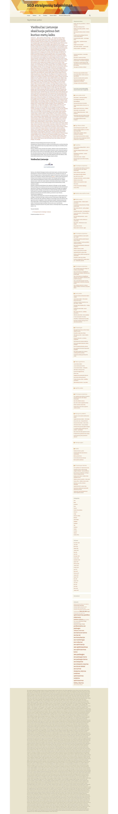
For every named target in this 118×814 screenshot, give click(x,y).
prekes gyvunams (38, 738)
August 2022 (76, 548)
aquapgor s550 (84, 704)
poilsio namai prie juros (49, 94)
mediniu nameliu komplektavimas (61, 756)
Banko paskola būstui (78, 455)
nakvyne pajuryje (34, 62)
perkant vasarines (54, 770)
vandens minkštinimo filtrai (40, 699)
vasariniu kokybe (41, 766)
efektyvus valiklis (83, 753)
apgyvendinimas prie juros (55, 44)
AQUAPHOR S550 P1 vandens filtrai (80, 252)
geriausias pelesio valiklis (65, 717)
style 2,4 (84, 749)
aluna (68, 749)
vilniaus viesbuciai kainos (61, 136)
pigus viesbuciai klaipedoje (49, 90)
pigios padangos (53, 729)
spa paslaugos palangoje (50, 108)
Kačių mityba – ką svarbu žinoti (79, 110)
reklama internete (79, 630)
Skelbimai (34, 15)
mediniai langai (76, 613)
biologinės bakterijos (80, 744)
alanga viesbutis (45, 39)
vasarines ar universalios (79, 763)
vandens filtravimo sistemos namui (49, 695)
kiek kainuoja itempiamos (51, 723)
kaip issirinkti (64, 741)
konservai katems (52, 736)
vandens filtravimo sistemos (45, 694)
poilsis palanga (37, 97)
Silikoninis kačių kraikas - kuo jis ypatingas (81, 314)
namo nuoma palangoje (39, 64)
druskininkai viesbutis (39, 49)
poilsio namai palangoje (40, 94)
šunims (58, 738)
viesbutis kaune (46, 130)
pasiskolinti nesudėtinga (65, 725)
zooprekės (75, 748)
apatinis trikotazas (70, 758)
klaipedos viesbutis (56, 58)
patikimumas (80, 757)
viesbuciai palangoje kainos (57, 118)
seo (69, 757)
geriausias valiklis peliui (74, 716)
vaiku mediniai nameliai (57, 801)
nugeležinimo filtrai (67, 708)
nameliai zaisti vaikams (50, 756)
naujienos (43, 739)
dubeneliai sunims (79, 735)
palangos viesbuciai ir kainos (60, 82)
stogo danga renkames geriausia (66, 803)
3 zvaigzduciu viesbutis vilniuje (58, 37)
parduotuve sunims (30, 763)
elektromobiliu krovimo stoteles (41, 783)
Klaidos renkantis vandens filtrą (79, 172)
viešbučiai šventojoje (57, 121)
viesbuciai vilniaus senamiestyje (58, 122)
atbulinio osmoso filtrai (34, 693)
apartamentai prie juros (56, 41)
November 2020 (77, 556)
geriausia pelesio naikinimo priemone (69, 771)
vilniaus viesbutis (34, 138)
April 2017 (75, 569)
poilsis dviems (42, 95)
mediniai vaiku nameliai (41, 756)
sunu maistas (33, 735)
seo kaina (77, 633)
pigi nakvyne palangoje (42, 86)
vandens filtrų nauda (81, 691)
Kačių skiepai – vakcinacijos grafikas (80, 97)
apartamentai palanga (61, 40)
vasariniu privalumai (86, 767)
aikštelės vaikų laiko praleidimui (50, 712)
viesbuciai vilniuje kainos (38, 124)
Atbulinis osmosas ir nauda (79, 248)
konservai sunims (30, 736)
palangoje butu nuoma (53, 75)
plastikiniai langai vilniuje (79, 624)
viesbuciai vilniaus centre (47, 122)
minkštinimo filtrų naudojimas (39, 691)
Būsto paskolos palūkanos (79, 459)
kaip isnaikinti (53, 754)
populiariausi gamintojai (45, 771)
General (75, 508)
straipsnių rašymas (80, 671)
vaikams (71, 718)
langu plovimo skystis (37, 730)
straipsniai (32, 744)
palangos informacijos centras (44, 77)
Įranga (75, 513)
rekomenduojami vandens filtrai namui (72, 696)
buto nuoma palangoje (43, 46)
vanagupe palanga (34, 113)
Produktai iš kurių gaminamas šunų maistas (81, 433)
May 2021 (75, 552)
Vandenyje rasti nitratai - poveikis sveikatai (81, 178)
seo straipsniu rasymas (81, 664)
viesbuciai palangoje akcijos (46, 118)
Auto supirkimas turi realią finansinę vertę (81, 467)
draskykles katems (77, 726)
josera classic (58, 717)
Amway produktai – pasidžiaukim (80, 48)
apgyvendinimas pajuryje (62, 42)
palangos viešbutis (55, 84)
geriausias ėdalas (82, 743)
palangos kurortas (34, 78)
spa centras (37, 107)
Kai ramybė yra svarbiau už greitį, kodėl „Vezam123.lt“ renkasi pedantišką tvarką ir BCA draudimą (81, 64)
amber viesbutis (44, 40)
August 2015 (76, 580)
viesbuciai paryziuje (41, 120)
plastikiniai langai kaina (77, 622)
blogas (28, 744)
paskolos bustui (39, 734)
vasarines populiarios (56, 766)
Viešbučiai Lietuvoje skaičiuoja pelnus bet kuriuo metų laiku (45, 31)
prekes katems (76, 740)
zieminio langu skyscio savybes (43, 721)
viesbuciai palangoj (55, 117)
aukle (31, 762)
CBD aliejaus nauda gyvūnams (79, 26)
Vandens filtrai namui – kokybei (79, 156)
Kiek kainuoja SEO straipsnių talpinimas (81, 341)
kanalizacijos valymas (83, 608)
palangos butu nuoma (35, 77)
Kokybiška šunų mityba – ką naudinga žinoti (81, 211)
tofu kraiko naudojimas (73, 738)
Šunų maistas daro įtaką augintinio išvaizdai (82, 431)
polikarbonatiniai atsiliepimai (36, 792)
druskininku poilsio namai (47, 49)
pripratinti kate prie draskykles (32, 727)
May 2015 (75, 584)
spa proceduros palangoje (35, 109)
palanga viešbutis (41, 75)
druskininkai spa (60, 48)
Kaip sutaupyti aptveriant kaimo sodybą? (81, 136)
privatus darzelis (66, 722)
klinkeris (38, 754)
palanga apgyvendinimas (47, 69)
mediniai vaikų (55, 799)
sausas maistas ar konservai (55, 727)
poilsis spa (39, 99)
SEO (40, 15)
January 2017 (76, 575)
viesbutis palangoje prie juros (36, 134)
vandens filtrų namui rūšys (81, 695)
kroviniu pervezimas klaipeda (68, 752)
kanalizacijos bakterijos (79, 605)
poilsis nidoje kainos (60, 95)
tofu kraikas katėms (43, 751)
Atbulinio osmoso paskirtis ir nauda (80, 181)
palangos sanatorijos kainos (61, 80)
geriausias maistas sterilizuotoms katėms (34, 713)
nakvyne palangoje (47, 62)
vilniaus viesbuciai (53, 136)
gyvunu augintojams (52, 738)
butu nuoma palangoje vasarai (61, 46)
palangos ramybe (36, 80)
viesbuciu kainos (65, 124)
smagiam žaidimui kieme (39, 712)
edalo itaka (66, 739)
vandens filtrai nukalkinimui (71, 691)
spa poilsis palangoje (64, 108)
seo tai (76, 666)
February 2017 (76, 573)
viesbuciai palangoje (62, 117)
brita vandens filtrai (73, 745)
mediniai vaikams (79, 799)
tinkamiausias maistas (67, 743)
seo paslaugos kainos (80, 659)
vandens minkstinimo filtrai (59, 708)
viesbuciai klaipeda (37, 116)
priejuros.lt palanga (41, 100)
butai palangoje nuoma (54, 45)
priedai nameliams (33, 799)
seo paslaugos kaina (80, 657)
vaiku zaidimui (52, 721)
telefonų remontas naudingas (62, 712)
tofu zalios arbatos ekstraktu (64, 732)
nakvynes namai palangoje (35, 63)
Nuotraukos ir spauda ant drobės (80, 57)
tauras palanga (49, 112)
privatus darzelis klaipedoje (47, 762)
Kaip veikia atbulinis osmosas (79, 400)
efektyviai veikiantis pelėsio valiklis (33, 717)
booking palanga (38, 45)
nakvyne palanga (40, 62)
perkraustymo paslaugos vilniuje (67, 734)
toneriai (69, 756)
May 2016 (75, 578)
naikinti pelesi (77, 754)
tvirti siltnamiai (79, 741)
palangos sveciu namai (57, 81)
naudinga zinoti (63, 766)
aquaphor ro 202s (43, 708)
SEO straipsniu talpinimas (81, 165)
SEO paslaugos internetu (81, 465)
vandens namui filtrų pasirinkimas (41, 696)
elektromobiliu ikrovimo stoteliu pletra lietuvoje (49, 714)
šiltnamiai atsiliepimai (36, 743)
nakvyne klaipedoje (56, 60)
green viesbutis (47, 51)
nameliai (61, 751)
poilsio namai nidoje (60, 93)
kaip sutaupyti (83, 739)
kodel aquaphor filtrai (61, 705)
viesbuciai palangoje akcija (36, 118)
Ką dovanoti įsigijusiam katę (79, 371)
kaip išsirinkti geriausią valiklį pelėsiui (83, 711)
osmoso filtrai (75, 690)
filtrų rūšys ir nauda (56, 691)
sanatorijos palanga (41, 103)
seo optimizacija (79, 644)
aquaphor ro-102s (78, 704)
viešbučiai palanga (47, 117)
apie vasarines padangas (35, 771)
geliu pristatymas (63, 758)
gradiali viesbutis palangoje (39, 51)
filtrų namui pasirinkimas (55, 694)
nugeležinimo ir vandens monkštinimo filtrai (35, 700)
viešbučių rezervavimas (39, 127)
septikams (37, 757)
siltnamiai (82, 723)
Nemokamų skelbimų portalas (64, 15)
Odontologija (76, 519)
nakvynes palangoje (44, 63)
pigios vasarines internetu (77, 769)
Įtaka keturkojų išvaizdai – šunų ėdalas (81, 382)
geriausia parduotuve (35, 740)
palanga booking (55, 69)
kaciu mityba (52, 734)
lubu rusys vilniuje (72, 723)
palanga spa (33, 73)
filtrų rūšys (31, 691)
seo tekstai (81, 666)
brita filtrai (87, 797)
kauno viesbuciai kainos (35, 57)
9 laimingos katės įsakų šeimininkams (80, 83)
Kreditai (77, 448)
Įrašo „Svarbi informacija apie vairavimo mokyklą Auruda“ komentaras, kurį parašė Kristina (81, 282)
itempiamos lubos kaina (41, 723)
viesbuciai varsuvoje (38, 122)
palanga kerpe (51, 71)
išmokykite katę (58, 734)
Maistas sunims (78, 199)
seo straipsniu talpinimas (36, 711)
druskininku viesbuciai (57, 49)
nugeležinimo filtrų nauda (49, 699)
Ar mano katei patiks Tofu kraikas (80, 316)
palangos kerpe (63, 77)
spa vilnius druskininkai (56, 109)
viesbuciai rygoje (34, 121)
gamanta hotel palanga (58, 50)
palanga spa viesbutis (54, 73)
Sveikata (75, 531)
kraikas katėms (38, 748)
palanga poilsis (41, 72)
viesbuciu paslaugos (60, 126)
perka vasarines (77, 766)
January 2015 (76, 590)
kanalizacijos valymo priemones (78, 609)
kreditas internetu (60, 726)
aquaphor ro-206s (51, 707)
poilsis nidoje (53, 95)
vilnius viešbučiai (57, 138)
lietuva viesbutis (64, 59)
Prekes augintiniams (80, 361)
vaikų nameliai (40, 799)
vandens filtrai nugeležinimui (60, 699)
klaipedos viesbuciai (38, 58)
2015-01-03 (42, 214)
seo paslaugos (79, 654)
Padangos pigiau (79, 442)
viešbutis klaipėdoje (41, 131)
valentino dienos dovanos (34, 760)
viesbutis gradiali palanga (60, 129)
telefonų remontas (47, 709)
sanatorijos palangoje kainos (58, 103)
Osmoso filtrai (76, 187)
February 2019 (76, 563)
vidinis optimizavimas (56, 725)
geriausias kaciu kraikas (72, 712)
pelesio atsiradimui (58, 771)
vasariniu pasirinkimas (85, 766)
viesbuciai (55, 113)
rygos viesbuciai (61, 100)
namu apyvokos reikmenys (62, 718)
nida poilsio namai (51, 66)
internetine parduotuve (43, 740)
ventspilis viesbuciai (49, 113)
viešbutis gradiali (52, 129)
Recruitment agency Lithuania (56, 752)
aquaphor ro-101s (71, 704)
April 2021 (75, 554)
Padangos (75, 521)
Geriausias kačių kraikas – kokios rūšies (81, 422)
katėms (61, 738)
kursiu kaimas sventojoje (49, 59)
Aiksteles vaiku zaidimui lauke (82, 193)
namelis (50, 801)
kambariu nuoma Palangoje (41, 55)
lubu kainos (66, 723)
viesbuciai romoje (56, 120)
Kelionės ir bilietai (53, 15)
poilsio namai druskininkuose (50, 93)
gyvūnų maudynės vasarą (75, 747)
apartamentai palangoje (35, 41)
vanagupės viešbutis (41, 113)
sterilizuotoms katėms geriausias (68, 713)
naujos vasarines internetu (49, 769)
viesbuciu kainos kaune (35, 125)
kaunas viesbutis (57, 55)
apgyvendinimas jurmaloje (42, 42)
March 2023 (76, 546)
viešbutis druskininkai (45, 129)
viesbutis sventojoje (34, 135)
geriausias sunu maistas (47, 747)
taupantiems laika (75, 765)
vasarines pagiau (41, 769)
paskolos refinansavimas (68, 726)
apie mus (39, 739)
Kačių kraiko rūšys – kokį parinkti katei (81, 420)
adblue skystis (79, 721)
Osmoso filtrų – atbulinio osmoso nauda (81, 481)
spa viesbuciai (43, 109)
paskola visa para (43, 772)
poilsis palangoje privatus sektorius (59, 97)
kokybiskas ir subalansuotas (53, 740)
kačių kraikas (32, 748)
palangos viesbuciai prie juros (36, 84)
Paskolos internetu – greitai (79, 450)
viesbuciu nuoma (62, 125)
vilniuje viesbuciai (40, 138)
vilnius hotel (46, 138)
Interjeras (75, 511)
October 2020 (76, 557)
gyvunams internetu (36, 789)
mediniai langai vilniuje (81, 613)
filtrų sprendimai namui (60, 695)
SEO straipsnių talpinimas (31, 690)
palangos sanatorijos (51, 80)
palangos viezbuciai (37, 85)
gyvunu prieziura (45, 738)
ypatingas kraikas (44, 741)
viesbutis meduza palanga (56, 131)
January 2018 (76, 565)
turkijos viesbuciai (62, 112)
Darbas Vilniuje (48, 752)
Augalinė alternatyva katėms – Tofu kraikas (81, 419)
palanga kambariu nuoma (43, 71)
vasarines (56, 765)
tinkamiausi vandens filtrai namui (36, 695)
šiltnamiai (86, 745)
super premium (38, 784)
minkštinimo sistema (49, 691)
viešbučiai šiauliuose (41, 121)
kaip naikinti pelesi (60, 754)
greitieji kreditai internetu (52, 726)
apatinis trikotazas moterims (45, 760)
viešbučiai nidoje (41, 117)
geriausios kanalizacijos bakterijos (69, 721)
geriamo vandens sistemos (64, 700)
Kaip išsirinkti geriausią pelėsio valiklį (80, 127)
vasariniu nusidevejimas (31, 770)
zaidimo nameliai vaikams (32, 756)
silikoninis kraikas (59, 736)
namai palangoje (52, 63)
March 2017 (76, 571)
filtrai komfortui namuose (65, 694)
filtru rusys (39, 749)
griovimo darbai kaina (56, 758)
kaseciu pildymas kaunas (85, 756)
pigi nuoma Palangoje (59, 86)
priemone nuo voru (87, 708)
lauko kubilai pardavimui (31, 709)
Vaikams (75, 532)
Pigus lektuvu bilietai (80, 125)
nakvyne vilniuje (61, 62)
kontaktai (35, 739)
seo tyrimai (77, 669)
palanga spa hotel (46, 73)
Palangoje (46, 75)
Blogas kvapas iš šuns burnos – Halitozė (81, 108)
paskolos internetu (73, 725)
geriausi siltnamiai (57, 741)
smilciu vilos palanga (43, 106)
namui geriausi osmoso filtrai (64, 698)
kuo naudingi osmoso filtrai (34, 694)
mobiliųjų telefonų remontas (56, 713)
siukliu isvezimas (30, 753)
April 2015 (75, 586)
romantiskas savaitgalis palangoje (51, 100)
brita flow (29, 751)
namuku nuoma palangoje (57, 64)
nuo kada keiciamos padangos (82, 730)
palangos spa (33, 81)
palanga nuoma (63, 71)
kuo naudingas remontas (53, 716)
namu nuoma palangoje (48, 64)
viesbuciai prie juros (48, 120)
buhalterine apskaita (86, 721)
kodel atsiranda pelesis (81, 771)
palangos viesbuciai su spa (47, 84)
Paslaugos (49, 37)
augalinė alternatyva (87, 738)
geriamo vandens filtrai (78, 702)
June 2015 (75, 582)
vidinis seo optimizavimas (42, 718)
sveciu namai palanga (37, 111)
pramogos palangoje (52, 99)
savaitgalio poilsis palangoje (43, 104)
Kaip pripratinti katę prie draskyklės (80, 103)
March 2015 (76, 588)
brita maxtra (49, 798)
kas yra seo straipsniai (75, 717)
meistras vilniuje (77, 734)
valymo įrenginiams (30, 757)
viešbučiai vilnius (58, 124)
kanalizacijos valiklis (77, 608)
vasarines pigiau (34, 766)
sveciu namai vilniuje (54, 111)
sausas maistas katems (44, 736)
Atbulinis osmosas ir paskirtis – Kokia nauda (82, 479)
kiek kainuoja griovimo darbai (85, 754)
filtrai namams (81, 694)
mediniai (50, 799)
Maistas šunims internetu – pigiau (80, 227)
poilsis (65, 94)
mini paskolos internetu (58, 783)
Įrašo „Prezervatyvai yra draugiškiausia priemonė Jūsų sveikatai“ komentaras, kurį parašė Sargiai (82, 273)
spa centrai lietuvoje (56, 106)
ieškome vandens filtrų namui (70, 695)
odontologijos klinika (84, 734)
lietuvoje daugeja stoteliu (63, 714)
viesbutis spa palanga (54, 134)
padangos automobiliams (74, 762)
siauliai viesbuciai (60, 104)
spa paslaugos (42, 108)
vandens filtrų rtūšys (51, 696)
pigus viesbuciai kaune (39, 90)
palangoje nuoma (34, 76)
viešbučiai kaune (58, 115)
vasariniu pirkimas (82, 765)
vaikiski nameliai (84, 751)
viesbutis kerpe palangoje (60, 130)
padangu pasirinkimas (47, 731)
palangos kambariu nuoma (55, 77)
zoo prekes (37, 751)
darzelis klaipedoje (63, 760)
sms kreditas (59, 772)
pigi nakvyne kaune (61, 85)
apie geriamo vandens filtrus (48, 693)
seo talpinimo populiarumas (59, 763)
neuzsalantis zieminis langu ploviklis (79, 729)
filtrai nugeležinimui (68, 690)
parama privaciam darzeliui (32, 722)
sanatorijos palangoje (49, 103)
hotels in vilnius (55, 53)
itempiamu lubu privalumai (74, 722)
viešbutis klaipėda (34, 131)
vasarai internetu (61, 770)
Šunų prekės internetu (78, 225)
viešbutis (32, 129)
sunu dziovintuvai (86, 735)
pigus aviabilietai (76, 621)
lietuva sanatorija (58, 59)
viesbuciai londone (34, 117)
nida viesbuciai (58, 66)
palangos (52, 76)
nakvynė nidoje (63, 60)
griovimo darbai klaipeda (84, 752)
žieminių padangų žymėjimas (50, 690)
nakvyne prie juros (54, 62)
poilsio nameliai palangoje (59, 94)
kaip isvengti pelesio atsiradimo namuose (68, 711)
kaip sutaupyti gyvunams (39, 787)
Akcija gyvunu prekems (80, 413)
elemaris (32, 751)
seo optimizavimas (81, 647)
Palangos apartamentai (63, 76)
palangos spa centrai (40, 81)
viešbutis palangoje (64, 133)
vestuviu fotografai (56, 757)
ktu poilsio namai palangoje (40, 59)
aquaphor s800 (64, 704)
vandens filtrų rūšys (35, 698)
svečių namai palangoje (46, 111)
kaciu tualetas (36, 736)
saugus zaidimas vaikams (36, 720)
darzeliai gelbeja (40, 722)
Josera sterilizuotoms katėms (79, 365)
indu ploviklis (38, 758)
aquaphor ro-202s (30, 707)
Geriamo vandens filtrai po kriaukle (80, 250)
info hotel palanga (61, 53)
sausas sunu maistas (37, 790)
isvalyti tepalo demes (65, 727)
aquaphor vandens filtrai (39, 702)
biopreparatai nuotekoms (45, 753)
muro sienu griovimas (64, 757)
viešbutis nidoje (41, 133)
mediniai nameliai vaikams (57, 762)
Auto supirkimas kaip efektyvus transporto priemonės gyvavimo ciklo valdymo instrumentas (81, 169)
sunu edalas (38, 735)
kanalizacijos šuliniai (77, 611)
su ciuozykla (33, 752)
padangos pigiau (66, 730)
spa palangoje (37, 108)
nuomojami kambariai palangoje (57, 68)
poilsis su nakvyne (44, 99)
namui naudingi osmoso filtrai (69, 693)
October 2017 (76, 567)
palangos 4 (57, 76)
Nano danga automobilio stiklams (80, 174)
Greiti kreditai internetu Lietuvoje (80, 457)
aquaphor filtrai (47, 702)
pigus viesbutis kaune (51, 91)
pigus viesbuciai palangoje (59, 90)
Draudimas (45, 15)
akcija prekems (51, 741)
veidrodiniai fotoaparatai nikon (35, 774)
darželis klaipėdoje (33, 761)
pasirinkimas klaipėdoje (42, 761)
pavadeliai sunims (70, 740)
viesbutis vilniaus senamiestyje (50, 135)
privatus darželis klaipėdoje (59, 761)
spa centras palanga (43, 107)
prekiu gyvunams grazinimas (84, 732)
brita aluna (72, 749)
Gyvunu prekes (78, 293)
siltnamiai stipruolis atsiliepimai (64, 720)
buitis (69, 718)
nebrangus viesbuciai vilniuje (42, 66)
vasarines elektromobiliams (32, 767)
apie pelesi (52, 771)
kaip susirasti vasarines (75, 770)
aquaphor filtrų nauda (73, 703)
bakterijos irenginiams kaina (64, 753)
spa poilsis (57, 108)
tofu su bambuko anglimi (54, 732)
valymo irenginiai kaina (37, 762)
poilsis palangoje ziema (52, 98)
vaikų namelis (56, 751)
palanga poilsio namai (35, 72)
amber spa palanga (37, 40)
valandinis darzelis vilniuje (46, 735)
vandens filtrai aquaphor (68, 702)
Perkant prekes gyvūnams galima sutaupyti (82, 426)
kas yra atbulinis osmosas (59, 693)
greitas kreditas (34, 726)
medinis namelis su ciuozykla (44, 727)
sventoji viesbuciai (34, 112)
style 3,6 (88, 749)
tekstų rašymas (79, 683)
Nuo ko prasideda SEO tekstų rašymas (81, 346)
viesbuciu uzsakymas (61, 127)
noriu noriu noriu (40, 67)
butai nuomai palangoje (45, 45)
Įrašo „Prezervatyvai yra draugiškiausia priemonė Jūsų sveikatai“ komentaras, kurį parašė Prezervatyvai (82, 277)
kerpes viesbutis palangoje (50, 57)
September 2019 (77, 559)
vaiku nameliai (80, 801)
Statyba (28, 15)
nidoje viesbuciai (64, 66)
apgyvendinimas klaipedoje (52, 42)
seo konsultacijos (79, 637)
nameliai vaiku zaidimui (66, 801)
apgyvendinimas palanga (35, 44)
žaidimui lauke (78, 751)
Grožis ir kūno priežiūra (78, 510)
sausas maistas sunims (80, 736)
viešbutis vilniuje (60, 135)
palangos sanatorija (43, 80)
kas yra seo (83, 611)
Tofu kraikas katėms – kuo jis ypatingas (81, 424)
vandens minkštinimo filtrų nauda (72, 699)
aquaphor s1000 (30, 705)
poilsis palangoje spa (34, 98)
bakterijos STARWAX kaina (75, 753)
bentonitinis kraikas (66, 736)
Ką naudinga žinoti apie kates (79, 99)
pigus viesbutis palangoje (60, 91)
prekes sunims (82, 740)
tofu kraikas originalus (75, 732)
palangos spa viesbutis (48, 81)
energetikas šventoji (49, 50)
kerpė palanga (42, 57)
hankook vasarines (70, 766)
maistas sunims (40, 747)
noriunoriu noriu (53, 67)
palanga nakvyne (57, 71)
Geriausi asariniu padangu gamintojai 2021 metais (40, 732)
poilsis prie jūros (60, 98)
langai (88, 611)
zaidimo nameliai (67, 805)
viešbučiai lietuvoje (63, 116)
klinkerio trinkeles (37, 753)
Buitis (75, 502)
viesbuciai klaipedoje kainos (54, 116)
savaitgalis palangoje (52, 104)
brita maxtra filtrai (63, 749)
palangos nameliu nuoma (42, 78)
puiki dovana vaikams (31, 712)
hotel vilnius (43, 53)
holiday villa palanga (54, 51)
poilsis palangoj (43, 97)
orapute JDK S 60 (86, 757)
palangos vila (44, 85)
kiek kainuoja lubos (59, 723)
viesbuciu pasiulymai (52, 126)
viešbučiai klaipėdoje (45, 116)
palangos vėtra (36, 82)
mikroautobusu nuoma (49, 60)
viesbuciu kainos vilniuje (54, 125)
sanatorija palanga (51, 102)
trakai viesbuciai (55, 112)
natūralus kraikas (35, 798)
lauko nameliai (66, 751)
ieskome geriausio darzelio (57, 722)
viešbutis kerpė (52, 130)
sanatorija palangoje (59, 102)
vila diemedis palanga (45, 136)
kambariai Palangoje (48, 54)
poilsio (38, 93)
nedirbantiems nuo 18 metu (51, 772)
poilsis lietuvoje (48, 95)
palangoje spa (40, 76)
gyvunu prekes (49, 725)
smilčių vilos (37, 106)
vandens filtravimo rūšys (60, 690)
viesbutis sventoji (61, 134)
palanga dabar (61, 69)
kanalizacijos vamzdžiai (86, 609)
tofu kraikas (73, 736)
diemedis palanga (34, 48)
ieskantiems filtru (51, 744)
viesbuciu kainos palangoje (45, 125)
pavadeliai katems (62, 740)
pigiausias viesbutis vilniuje (52, 88)
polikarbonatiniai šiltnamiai (72, 741)
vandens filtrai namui (74, 694)
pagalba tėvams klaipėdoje (73, 760)
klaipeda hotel (58, 57)
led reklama (42, 743)
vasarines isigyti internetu (67, 769)
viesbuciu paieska (44, 126)
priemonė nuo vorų (40, 709)
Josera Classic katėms (78, 363)
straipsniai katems (37, 725)
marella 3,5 (81, 749)
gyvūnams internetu (45, 748)
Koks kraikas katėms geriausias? (80, 377)
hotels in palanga (49, 53)
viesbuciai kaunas (51, 115)
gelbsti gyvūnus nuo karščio (65, 747)
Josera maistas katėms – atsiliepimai (80, 367)
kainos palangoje (41, 54)
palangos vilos (49, 85)
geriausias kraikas (62, 748)
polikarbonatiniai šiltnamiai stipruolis (77, 720)
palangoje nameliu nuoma (61, 75)
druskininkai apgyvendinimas (43, 48)
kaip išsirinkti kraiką (75, 797)
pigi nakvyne (55, 85)
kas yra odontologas (56, 749)
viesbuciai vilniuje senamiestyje (49, 124)
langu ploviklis (43, 730)
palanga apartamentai (39, 69)
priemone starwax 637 (55, 753)
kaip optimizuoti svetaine (52, 718)
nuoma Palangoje (37, 68)
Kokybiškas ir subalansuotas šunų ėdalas (81, 318)
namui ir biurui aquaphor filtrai (38, 705)
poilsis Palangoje (49, 97)
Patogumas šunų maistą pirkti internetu (81, 375)
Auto (39, 37)
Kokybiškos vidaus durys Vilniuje (80, 257)
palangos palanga (57, 78)
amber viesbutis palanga (52, 40)
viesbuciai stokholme (49, 121)
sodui (68, 745)
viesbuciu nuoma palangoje (36, 126)
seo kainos (83, 633)
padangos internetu (30, 729)
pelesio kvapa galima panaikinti (77, 708)
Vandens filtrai (76, 534)
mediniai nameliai (50, 751)
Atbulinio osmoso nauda (78, 180)
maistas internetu (75, 743)
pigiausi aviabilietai (86, 619)
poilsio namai (42, 93)
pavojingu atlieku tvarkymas (46, 758)
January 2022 (76, 550)
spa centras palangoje (51, 107)
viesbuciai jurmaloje (44, 115)
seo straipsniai (78, 662)
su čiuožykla (38, 752)
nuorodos (47, 739)
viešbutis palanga (47, 133)
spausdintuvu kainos (48, 757)
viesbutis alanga (37, 129)
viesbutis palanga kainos (55, 133)
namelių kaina (60, 799)
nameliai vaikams (72, 751)
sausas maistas (85, 796)
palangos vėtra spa (42, 82)
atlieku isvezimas (65, 762)
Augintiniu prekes (79, 388)
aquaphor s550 (69, 707)
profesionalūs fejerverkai (82, 748)
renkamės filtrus (59, 743)
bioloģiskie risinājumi (59, 721)
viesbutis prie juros (45, 134)
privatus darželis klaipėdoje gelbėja (51, 810)
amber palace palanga (58, 39)
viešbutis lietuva (48, 131)
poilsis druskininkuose (35, 95)
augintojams (88, 743)
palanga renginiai (48, 72)
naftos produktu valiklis (77, 772)
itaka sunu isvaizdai (71, 739)
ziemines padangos (58, 730)
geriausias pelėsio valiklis (46, 711)
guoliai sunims (72, 735)
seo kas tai (77, 635)
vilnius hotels (51, 138)
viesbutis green (34, 130)
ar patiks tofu (80, 738)
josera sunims (59, 735)
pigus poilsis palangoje (60, 89)
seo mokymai (78, 642)
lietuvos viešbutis (41, 60)
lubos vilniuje (78, 723)
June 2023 (75, 544)
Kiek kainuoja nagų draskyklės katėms (81, 72)
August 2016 (76, 577)
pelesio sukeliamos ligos (34, 772)
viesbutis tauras (42, 135)
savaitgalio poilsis (34, 104)
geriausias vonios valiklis (35, 714)
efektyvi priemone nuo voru (84, 716)
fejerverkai (45, 744)
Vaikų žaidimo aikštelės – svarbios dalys (81, 46)
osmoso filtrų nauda (82, 690)
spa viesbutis (49, 109)
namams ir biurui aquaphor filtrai (51, 705)
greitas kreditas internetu (42, 726)
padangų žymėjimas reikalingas (74, 714)
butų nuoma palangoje (51, 46)
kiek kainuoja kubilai (78, 713)
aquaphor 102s (36, 708)
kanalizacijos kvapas (31, 794)
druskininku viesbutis (41, 50)
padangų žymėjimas (40, 690)
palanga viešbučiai (34, 75)
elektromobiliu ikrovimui (31, 734)
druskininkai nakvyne (52, 48)
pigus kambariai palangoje (39, 89)
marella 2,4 (76, 749)
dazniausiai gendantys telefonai (83, 712)
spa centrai (50, 106)
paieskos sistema (78, 619)
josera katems (53, 735)
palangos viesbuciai (50, 82)
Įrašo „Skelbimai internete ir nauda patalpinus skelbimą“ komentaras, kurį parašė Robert (82, 286)
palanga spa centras (39, 73)
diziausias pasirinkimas (54, 767)
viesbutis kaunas (40, 130)
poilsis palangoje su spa (43, 98)
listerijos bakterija (33, 721)
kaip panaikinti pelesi (34, 805)
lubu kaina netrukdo (82, 722)
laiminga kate (43, 725)
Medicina (75, 517)
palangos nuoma (50, 78)
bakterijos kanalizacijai (78, 758)
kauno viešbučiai (63, 55)
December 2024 (77, 542)
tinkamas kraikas (33, 749)
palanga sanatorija (55, 72)
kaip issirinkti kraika (56, 747)
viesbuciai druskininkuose (35, 115)
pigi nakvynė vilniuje (50, 86)
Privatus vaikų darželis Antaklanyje (80, 185)
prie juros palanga (59, 99)
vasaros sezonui (47, 770)
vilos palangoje (37, 139)
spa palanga (58, 107)
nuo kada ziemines (55, 720)
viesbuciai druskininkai (62, 113)
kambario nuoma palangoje (57, 54)
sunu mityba (78, 739)
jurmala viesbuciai (34, 54)
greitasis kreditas (34, 775)
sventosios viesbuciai (42, 112)
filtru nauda (62, 744)
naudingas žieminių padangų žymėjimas (41, 716)
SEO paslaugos (78, 327)
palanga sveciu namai (63, 73)
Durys (75, 506)
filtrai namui (72, 698)
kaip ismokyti (38, 741)
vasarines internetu (42, 765)
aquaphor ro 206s (50, 708)
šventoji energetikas (62, 111)
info (85, 736)
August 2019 (76, 561)
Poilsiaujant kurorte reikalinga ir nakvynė (42, 211)
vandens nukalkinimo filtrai (48, 700)
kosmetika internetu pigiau (53, 808)
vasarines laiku (61, 765)
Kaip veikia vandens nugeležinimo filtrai (81, 402)
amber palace (51, 39)
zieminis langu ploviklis (35, 779)
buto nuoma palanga (34, 46)
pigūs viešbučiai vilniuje (42, 91)
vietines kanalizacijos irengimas (78, 684)
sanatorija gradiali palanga (43, 102)
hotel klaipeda (61, 51)
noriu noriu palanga (46, 67)
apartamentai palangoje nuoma (45, 41)
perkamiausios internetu (54, 748)
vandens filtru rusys (57, 704)
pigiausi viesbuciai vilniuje (42, 88)
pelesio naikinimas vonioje (46, 754)
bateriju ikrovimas (74, 757)
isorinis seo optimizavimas (32, 718)
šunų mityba (83, 747)
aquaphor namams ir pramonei (51, 703)
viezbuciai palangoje (37, 136)
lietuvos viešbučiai (34, 60)
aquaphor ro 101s (30, 708)
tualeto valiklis (41, 757)
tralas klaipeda (76, 752)
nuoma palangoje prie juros (46, 68)
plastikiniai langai (82, 621)
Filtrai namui (76, 183)
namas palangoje (58, 63)
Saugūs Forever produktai (78, 44)
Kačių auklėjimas (77, 101)
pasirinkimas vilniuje (47, 722)
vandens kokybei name (60, 696)
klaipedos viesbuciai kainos (48, 58)
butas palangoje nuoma (63, 45)
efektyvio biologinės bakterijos (56, 745)
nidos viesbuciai (34, 67)
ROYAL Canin (76, 373)
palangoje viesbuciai (47, 76)
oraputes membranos (31, 758)
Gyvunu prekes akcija (80, 95)
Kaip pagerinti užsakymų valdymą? (80, 67)
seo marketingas (79, 640)
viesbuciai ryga (62, 120)
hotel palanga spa (37, 53)
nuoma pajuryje (60, 67)
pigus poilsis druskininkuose (50, 89)
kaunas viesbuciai (50, 55)
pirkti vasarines (46, 767)
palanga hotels (35, 71)
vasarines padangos (50, 730)
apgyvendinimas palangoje (45, 44)
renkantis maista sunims (46, 774)
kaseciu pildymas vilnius (75, 756)
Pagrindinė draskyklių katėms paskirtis (81, 78)
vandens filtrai (56, 700)
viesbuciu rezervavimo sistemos (50, 127)
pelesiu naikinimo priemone (69, 754)
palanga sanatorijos (62, 72)
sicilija (71, 772)
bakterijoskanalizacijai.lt (55, 760)
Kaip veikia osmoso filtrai (78, 176)
